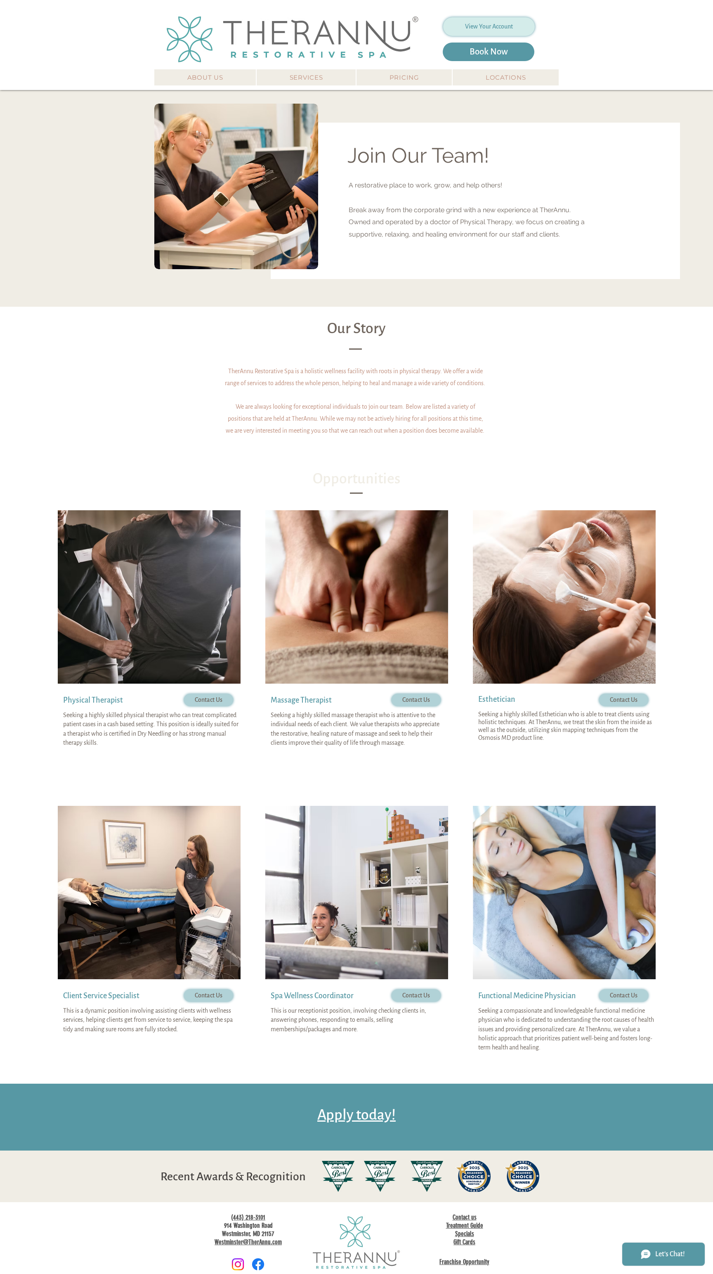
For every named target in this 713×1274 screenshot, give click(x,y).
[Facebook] (258, 1264)
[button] (205, 77)
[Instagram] (238, 1264)
